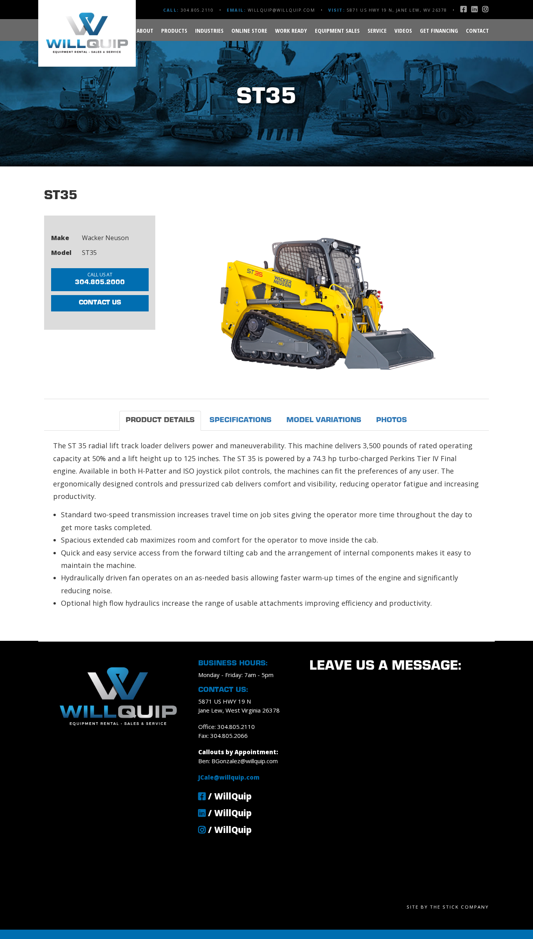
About (145, 30)
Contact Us (100, 303)
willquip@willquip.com (281, 10)
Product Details (160, 420)
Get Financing (439, 30)
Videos (403, 30)
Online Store (249, 30)
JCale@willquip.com (228, 777)
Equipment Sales (337, 30)
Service (377, 30)
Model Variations (323, 420)
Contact (477, 30)
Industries (209, 30)
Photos (391, 420)
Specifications (241, 420)
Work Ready (291, 30)
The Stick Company (459, 907)
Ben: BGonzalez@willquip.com (238, 761)
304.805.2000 (100, 278)
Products (174, 30)
